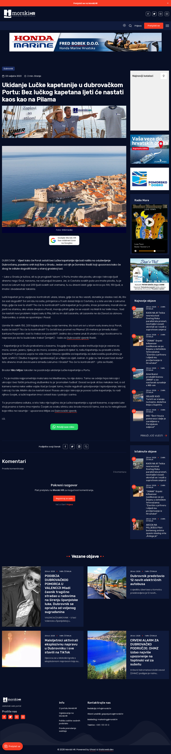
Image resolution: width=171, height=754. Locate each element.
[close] (168, 3)
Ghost (93, 749)
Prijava (138, 25)
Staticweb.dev (106, 749)
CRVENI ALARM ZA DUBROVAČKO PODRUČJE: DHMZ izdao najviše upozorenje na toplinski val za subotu (144, 652)
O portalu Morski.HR (68, 708)
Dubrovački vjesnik (78, 337)
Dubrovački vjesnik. (66, 410)
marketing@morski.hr (108, 719)
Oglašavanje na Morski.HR (66, 714)
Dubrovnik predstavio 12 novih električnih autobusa (147, 580)
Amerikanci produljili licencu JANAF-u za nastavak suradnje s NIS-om (156, 380)
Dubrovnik (8, 68)
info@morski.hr (104, 708)
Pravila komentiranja (13, 468)
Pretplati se (154, 25)
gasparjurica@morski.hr (112, 714)
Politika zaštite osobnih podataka (69, 722)
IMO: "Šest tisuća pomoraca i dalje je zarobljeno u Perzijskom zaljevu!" (156, 421)
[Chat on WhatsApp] (64, 427)
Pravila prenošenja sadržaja (67, 729)
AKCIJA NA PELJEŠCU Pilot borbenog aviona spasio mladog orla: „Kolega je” (156, 530)
